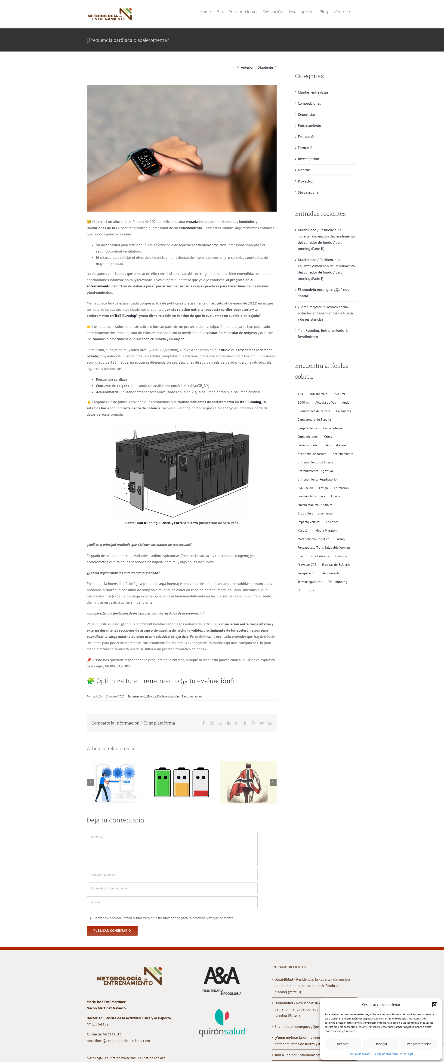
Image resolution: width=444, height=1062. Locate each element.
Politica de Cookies (151, 1058)
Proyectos (305, 181)
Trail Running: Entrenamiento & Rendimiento (310, 1055)
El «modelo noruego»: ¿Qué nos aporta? (306, 1026)
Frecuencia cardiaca (311, 496)
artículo (217, 303)
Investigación (170, 696)
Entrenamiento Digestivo (315, 471)
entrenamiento (190, 227)
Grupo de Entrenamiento (315, 513)
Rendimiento (331, 573)
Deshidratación (335, 445)
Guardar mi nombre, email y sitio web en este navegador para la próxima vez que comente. (162, 918)
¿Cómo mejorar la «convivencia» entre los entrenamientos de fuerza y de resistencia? (325, 313)
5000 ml (303, 402)
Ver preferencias (419, 1044)
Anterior (247, 67)
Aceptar (342, 1044)
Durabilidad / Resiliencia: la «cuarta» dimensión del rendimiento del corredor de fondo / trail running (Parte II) (312, 985)
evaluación (214, 680)
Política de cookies (359, 1054)
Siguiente (265, 67)
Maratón (303, 530)
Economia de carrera (312, 453)
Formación (306, 147)
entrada (192, 221)
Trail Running (125, 315)
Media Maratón (326, 530)
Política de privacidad (385, 1054)
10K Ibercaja (318, 394)
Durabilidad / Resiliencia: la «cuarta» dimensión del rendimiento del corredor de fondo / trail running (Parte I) (312, 1009)
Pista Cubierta (319, 556)
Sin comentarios (192, 696)
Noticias (304, 169)
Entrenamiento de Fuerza (315, 462)
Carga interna (332, 428)
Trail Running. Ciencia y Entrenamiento (167, 522)
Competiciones (309, 103)
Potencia (341, 556)
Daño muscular (308, 445)
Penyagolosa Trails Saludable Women (324, 547)
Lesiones (332, 522)
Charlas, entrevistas (313, 92)
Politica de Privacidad (121, 1058)
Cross (328, 436)
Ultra (311, 590)
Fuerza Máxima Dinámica (315, 504)
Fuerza (335, 496)
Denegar (380, 1044)
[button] (434, 1004)
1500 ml (339, 394)
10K (300, 394)
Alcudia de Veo (325, 402)
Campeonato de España (314, 419)
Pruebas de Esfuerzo (336, 564)
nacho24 (97, 696)
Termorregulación (310, 581)
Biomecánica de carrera (314, 411)
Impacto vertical (309, 522)
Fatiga (323, 488)
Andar (346, 402)
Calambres (343, 411)
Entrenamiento (136, 696)
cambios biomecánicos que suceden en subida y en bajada (138, 339)
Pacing (340, 539)
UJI (300, 590)
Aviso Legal (406, 1054)
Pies (300, 556)
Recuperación (307, 573)
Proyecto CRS (307, 564)
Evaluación (154, 696)
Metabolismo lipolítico (314, 539)
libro (179, 642)
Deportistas (307, 114)
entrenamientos (206, 245)
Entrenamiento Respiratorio (317, 479)
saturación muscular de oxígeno (231, 332)
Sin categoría (308, 192)
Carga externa (307, 428)
